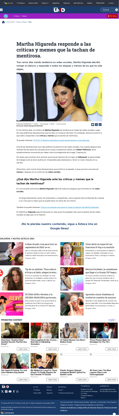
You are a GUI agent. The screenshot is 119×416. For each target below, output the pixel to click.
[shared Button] (100, 124)
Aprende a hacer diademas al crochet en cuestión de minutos (100, 296)
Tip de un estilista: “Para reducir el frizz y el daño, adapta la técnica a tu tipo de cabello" (42, 271)
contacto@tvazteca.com (108, 389)
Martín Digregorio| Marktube (33, 126)
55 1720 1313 (104, 391)
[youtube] (10, 392)
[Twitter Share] (96, 124)
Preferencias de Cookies (81, 402)
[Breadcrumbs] (4, 22)
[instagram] (6, 392)
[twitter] (2, 392)
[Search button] (116, 9)
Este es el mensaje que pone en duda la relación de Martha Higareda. (70, 207)
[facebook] (13, 392)
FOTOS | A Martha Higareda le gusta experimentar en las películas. (61, 140)
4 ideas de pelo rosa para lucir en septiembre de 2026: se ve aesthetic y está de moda (41, 246)
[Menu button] (9, 9)
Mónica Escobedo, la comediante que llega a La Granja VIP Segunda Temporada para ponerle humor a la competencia (102, 271)
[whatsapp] (17, 392)
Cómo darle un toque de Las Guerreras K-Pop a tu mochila (99, 246)
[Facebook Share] (92, 124)
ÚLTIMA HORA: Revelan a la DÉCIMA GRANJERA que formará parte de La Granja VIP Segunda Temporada (41, 296)
